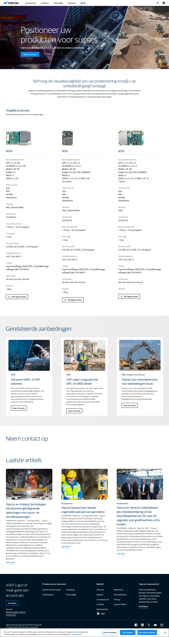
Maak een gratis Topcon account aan (16, 613)
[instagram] (161, 625)
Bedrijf (83, 3)
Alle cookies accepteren (147, 632)
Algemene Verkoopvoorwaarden (16, 625)
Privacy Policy (77, 634)
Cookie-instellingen (110, 632)
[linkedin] (142, 625)
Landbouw (45, 3)
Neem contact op (30, 54)
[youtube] (155, 625)
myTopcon (72, 3)
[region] (84, 632)
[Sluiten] (165, 632)
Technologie (58, 3)
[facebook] (136, 625)
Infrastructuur (30, 3)
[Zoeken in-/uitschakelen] (157, 2)
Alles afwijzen (128, 632)
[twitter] (148, 625)
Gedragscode (37, 625)
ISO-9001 (30, 625)
